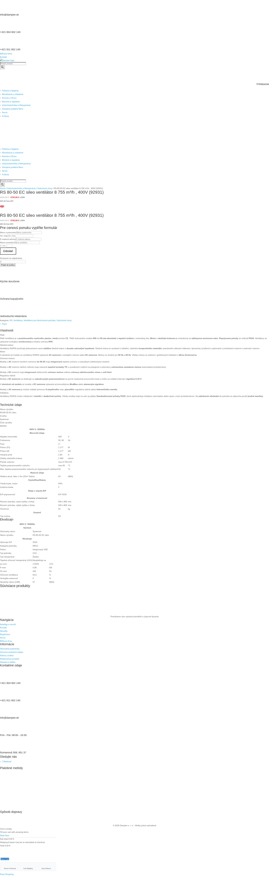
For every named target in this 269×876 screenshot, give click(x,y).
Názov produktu (7, 242)
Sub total (4, 839)
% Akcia (5, 116)
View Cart (5, 859)
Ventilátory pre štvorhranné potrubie (39, 320)
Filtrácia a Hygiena (10, 90)
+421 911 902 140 (10, 49)
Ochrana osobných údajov (11, 652)
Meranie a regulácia (11, 101)
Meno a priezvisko (8, 232)
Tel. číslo (4, 236)
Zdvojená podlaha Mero (12, 109)
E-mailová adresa (8, 239)
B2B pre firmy (6, 54)
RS (11, 320)
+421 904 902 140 (10, 32)
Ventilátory (18, 320)
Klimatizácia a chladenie (12, 94)
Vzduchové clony (44, 188)
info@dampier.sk (9, 14)
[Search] (2, 67)
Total (2, 845)
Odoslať (8, 251)
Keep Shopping (7, 874)
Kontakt (3, 57)
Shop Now (4, 835)
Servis (4, 112)
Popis (4, 324)
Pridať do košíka (8, 265)
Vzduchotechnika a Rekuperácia (16, 105)
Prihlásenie (263, 84)
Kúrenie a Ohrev (9, 98)
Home (2, 188)
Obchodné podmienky (9, 649)
